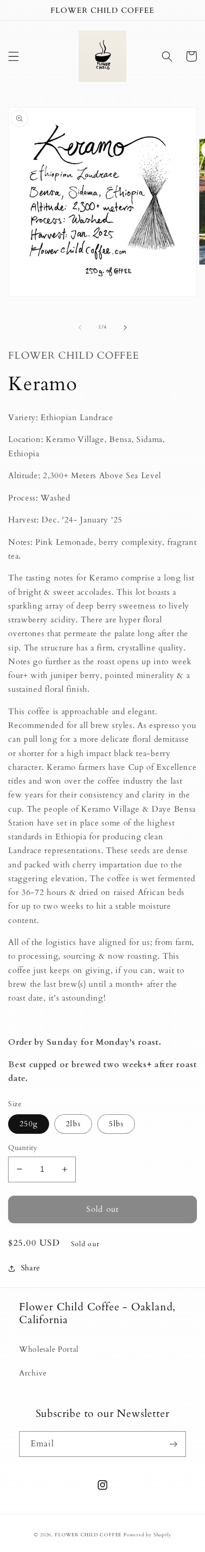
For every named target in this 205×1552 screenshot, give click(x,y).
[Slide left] (80, 327)
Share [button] (30, 1268)
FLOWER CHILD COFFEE (88, 1535)
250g (29, 1124)
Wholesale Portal (49, 1349)
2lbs (73, 1124)
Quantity (23, 1147)
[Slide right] (124, 327)
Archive (33, 1373)
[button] (13, 56)
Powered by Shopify (147, 1535)
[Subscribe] (173, 1444)
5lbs (116, 1124)
